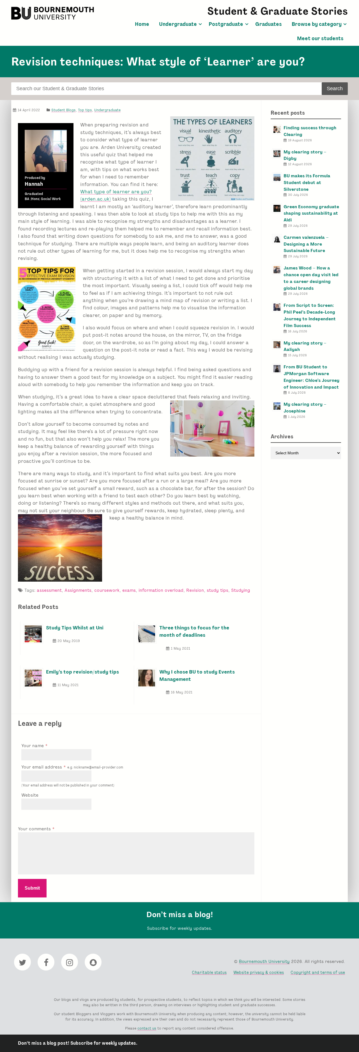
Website (29, 795)
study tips (217, 590)
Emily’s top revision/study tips (82, 671)
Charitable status (209, 972)
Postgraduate (226, 24)
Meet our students (320, 38)
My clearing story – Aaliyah (305, 346)
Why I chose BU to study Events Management (197, 675)
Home (142, 24)
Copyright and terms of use (318, 972)
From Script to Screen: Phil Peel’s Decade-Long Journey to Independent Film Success (310, 315)
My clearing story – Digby (305, 155)
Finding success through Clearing (310, 131)
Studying (240, 590)
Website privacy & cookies (258, 972)
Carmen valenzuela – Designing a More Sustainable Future (306, 244)
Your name (33, 746)
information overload (161, 590)
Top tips (85, 110)
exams (129, 590)
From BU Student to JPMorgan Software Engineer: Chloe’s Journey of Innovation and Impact (311, 377)
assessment (49, 590)
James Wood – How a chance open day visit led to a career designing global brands (311, 278)
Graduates (268, 24)
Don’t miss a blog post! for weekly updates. (77, 1043)
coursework (106, 590)
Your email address (72, 767)
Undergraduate (178, 24)
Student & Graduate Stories (277, 11)
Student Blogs (63, 110)
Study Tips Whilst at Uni (74, 627)
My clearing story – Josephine (305, 407)
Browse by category (317, 24)
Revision (195, 590)
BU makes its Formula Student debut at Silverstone (307, 182)
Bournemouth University (53, 13)
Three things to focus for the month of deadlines (194, 631)
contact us (146, 1028)
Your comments (35, 829)
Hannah (34, 184)
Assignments (78, 590)
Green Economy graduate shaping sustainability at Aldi (311, 213)
